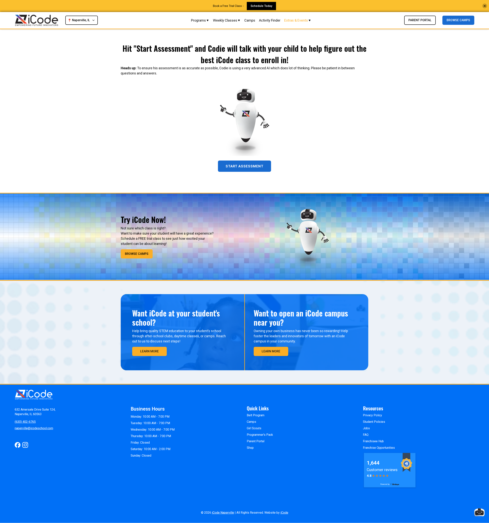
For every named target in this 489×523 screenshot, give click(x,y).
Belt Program (255, 415)
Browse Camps (458, 20)
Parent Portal (420, 20)
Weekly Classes (225, 20)
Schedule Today (261, 6)
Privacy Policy (372, 415)
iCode (284, 512)
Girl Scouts (254, 428)
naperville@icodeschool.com (34, 428)
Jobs (366, 428)
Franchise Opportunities (379, 448)
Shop (250, 448)
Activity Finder (269, 20)
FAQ (365, 435)
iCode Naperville (223, 512)
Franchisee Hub (373, 441)
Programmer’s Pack (260, 435)
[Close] (484, 6)
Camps (249, 20)
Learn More (149, 351)
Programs (198, 20)
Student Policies (374, 422)
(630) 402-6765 (25, 422)
